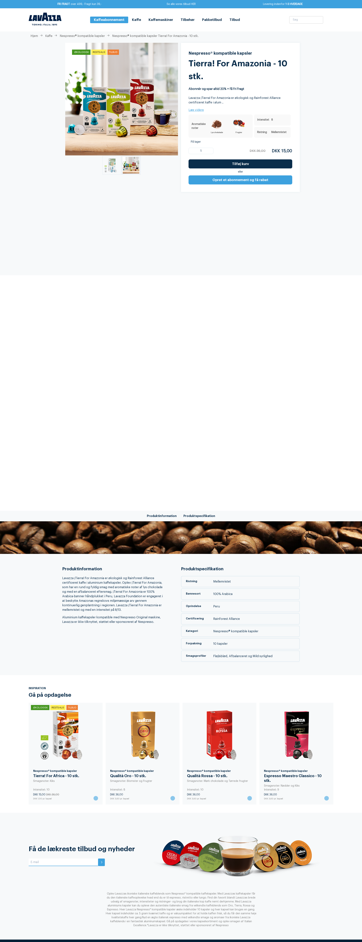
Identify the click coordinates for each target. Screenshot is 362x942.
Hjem (34, 35)
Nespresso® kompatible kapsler (82, 35)
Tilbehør (188, 19)
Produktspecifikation (199, 516)
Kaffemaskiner (161, 19)
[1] (194, 151)
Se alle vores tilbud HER (181, 4)
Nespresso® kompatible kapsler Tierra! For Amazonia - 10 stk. (155, 35)
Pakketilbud (212, 19)
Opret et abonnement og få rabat (240, 180)
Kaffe (136, 19)
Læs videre (196, 110)
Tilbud (234, 19)
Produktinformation (162, 516)
